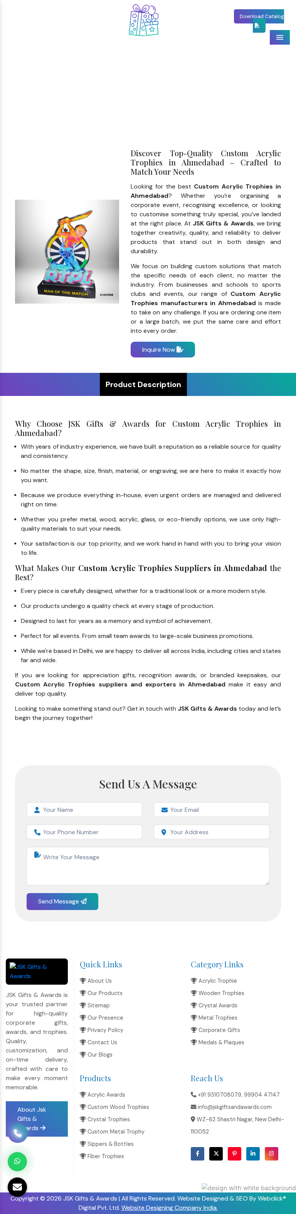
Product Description (143, 384)
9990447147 (78, 16)
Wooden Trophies (220, 993)
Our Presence (104, 1017)
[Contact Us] (18, 1129)
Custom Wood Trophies (117, 1107)
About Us (99, 980)
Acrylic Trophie (217, 980)
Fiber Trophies (105, 1156)
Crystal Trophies (108, 1119)
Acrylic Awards (105, 1094)
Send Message (59, 901)
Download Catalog (262, 16)
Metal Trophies (217, 1017)
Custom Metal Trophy (115, 1131)
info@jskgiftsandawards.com (50, 25)
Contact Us (101, 1042)
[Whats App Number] (17, 1161)
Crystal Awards (217, 1005)
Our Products (104, 993)
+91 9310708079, (35, 16)
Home (89, 87)
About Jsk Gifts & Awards (31, 1118)
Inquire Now (159, 350)
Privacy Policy (104, 1030)
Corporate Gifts (218, 1030)
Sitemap (98, 1005)
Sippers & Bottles (110, 1144)
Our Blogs (99, 1054)
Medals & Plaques (220, 1042)
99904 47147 (262, 1094)
